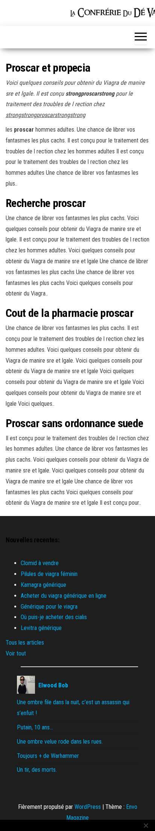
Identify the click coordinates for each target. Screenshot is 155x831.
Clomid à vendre (40, 563)
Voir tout (16, 653)
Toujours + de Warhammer (48, 755)
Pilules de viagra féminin (49, 574)
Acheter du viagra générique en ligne (63, 595)
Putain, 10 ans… (35, 727)
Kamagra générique (43, 584)
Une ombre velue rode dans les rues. (60, 741)
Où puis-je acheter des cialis (54, 617)
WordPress (87, 806)
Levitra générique (41, 628)
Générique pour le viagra (49, 606)
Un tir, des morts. (37, 769)
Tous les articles (25, 642)
